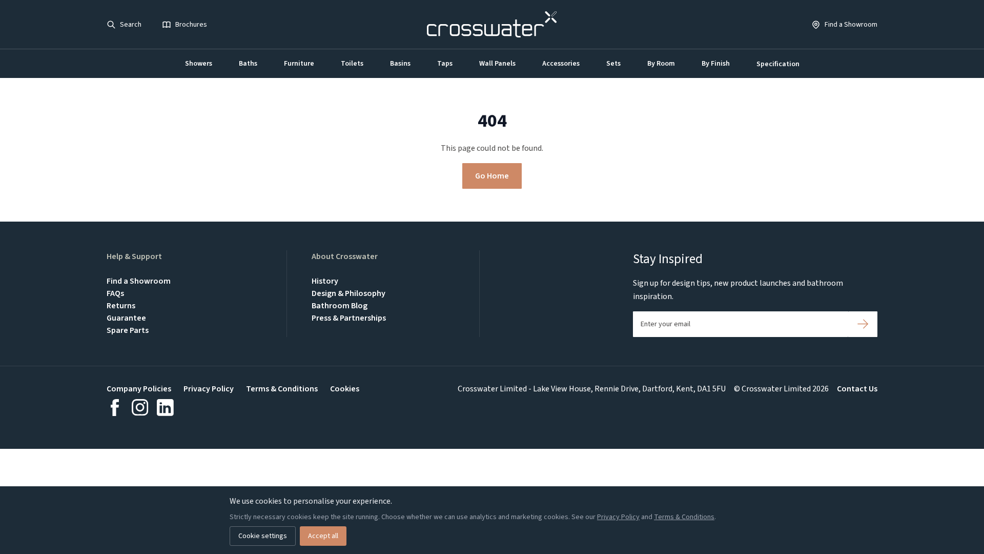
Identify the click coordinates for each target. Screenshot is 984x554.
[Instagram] (140, 407)
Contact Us (857, 388)
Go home (492, 176)
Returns (121, 305)
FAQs (115, 293)
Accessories (561, 63)
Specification (777, 64)
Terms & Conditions (282, 388)
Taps (445, 63)
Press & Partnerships (349, 318)
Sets (613, 63)
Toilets (352, 63)
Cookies (344, 388)
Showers (198, 63)
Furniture (299, 63)
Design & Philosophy (348, 293)
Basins (400, 63)
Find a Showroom (139, 281)
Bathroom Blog (339, 305)
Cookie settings (262, 536)
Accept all (323, 536)
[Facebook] (115, 407)
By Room (661, 63)
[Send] (862, 324)
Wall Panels (497, 63)
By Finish (716, 63)
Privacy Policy (208, 388)
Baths (248, 63)
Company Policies (139, 388)
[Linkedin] (165, 407)
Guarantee (126, 318)
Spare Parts (128, 330)
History (325, 281)
